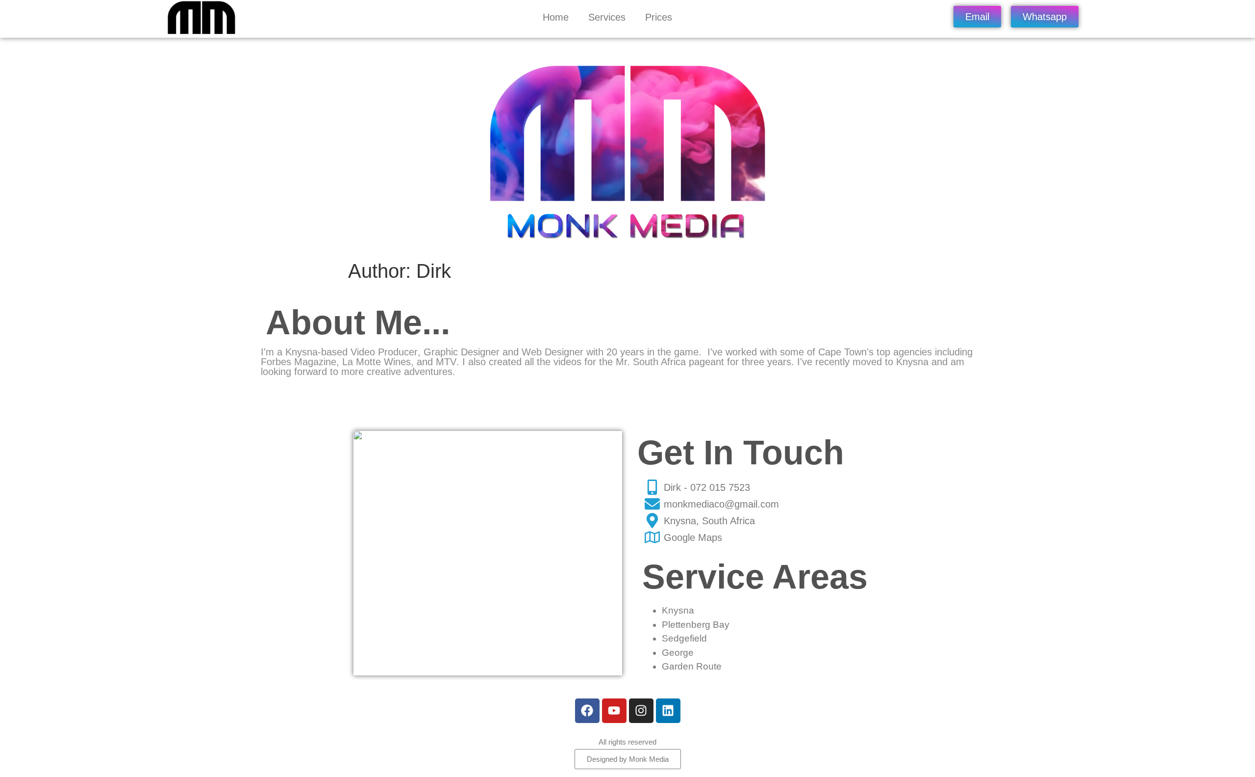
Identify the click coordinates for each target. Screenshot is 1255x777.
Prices (658, 17)
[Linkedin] (668, 710)
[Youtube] (614, 710)
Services (607, 17)
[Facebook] (587, 710)
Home (556, 17)
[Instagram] (641, 710)
